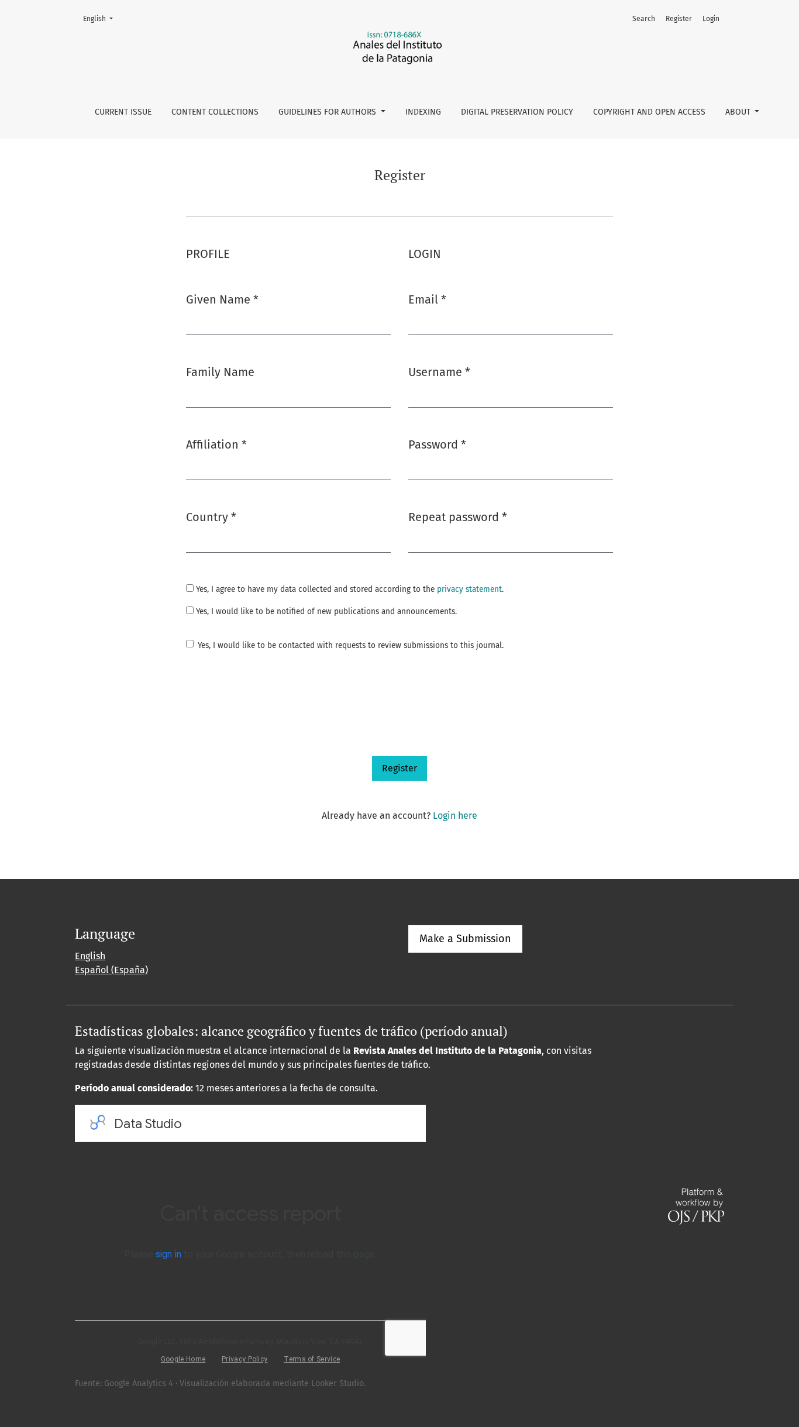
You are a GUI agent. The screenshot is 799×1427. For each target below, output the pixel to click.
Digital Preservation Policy (517, 112)
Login (710, 19)
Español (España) (111, 970)
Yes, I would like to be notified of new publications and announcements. (325, 611)
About (739, 112)
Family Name (220, 372)
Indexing (423, 112)
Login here (455, 815)
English (101, 18)
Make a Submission (465, 938)
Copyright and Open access (649, 112)
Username (439, 371)
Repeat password (457, 516)
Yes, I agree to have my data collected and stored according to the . (349, 589)
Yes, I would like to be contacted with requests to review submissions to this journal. (351, 645)
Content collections (215, 112)
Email (427, 299)
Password (437, 444)
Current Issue (123, 112)
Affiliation (216, 444)
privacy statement (469, 589)
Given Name (222, 299)
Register (679, 19)
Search (643, 19)
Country (211, 516)
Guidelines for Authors (328, 112)
